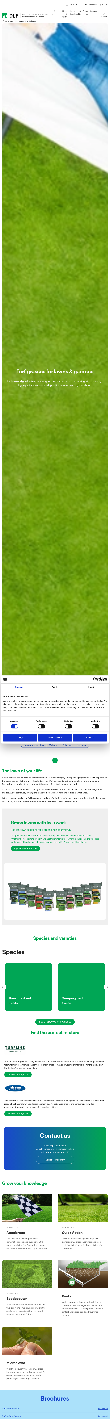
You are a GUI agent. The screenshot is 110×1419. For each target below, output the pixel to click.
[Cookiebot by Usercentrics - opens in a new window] (95, 679)
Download (103, 1409)
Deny (20, 737)
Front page (18, 21)
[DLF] (10, 15)
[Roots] (83, 1274)
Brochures (81, 745)
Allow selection (55, 737)
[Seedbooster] (27, 1274)
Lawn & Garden (31, 21)
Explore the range (16, 1074)
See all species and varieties (55, 1022)
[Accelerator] (27, 1208)
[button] (75, 13)
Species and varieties (34, 745)
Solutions (67, 745)
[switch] (41, 726)
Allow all (90, 737)
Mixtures (53, 745)
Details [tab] (55, 687)
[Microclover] (27, 1341)
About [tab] (91, 687)
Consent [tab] (19, 687)
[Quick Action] (83, 1208)
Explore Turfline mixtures (25, 848)
